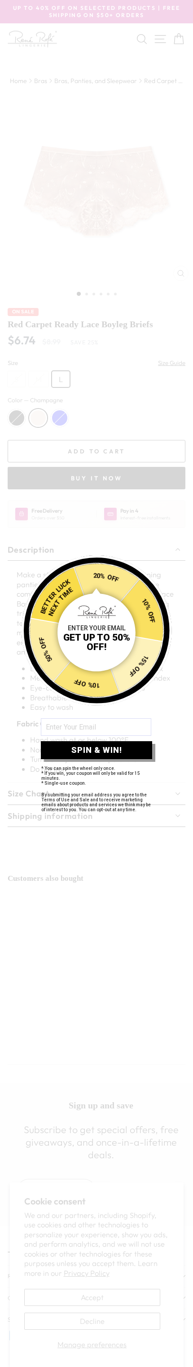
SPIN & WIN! (96, 750)
